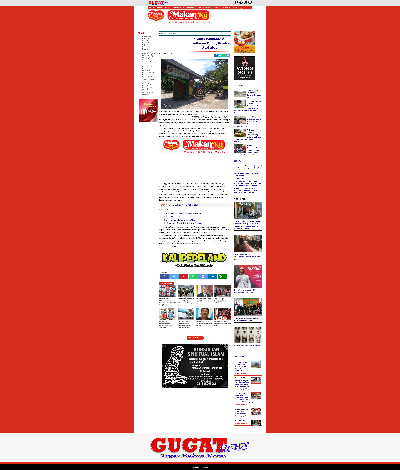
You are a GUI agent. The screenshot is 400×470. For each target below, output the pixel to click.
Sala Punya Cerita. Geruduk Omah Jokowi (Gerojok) (241, 411)
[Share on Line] (222, 276)
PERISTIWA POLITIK (204, 7)
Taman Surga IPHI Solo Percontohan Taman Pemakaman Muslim (247, 257)
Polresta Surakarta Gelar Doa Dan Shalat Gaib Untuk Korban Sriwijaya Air (186, 302)
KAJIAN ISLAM (179, 7)
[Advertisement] (200, 455)
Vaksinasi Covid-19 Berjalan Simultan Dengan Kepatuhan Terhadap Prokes (184, 325)
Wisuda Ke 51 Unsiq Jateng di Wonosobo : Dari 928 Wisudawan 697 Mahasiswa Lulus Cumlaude (247, 190)
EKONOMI (168, 7)
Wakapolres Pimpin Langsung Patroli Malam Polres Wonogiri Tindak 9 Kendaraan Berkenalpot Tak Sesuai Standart (149, 73)
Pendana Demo (239, 178)
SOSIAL (235, 7)
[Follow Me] (241, 3)
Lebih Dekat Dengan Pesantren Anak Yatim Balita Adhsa (246, 319)
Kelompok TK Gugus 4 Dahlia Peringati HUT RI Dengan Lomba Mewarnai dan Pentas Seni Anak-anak (247, 150)
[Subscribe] (250, 3)
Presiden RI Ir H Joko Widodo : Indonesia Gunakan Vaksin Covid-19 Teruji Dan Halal (167, 302)
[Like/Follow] (236, 3)
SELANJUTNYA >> (195, 338)
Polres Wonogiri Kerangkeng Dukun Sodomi (220, 301)
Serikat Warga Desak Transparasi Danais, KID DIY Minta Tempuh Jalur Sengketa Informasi (248, 121)
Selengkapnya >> (241, 373)
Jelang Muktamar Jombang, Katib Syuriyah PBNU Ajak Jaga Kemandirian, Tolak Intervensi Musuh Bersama (248, 183)
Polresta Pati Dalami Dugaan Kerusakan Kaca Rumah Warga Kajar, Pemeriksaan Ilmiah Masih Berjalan (149, 43)
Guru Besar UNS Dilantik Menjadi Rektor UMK (203, 300)
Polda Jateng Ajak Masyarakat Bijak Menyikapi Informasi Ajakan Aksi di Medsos (148, 58)
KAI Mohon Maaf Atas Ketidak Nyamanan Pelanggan (183, 223)
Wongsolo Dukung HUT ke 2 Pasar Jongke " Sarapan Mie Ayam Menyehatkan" (241, 366)
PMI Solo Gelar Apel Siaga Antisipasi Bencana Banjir (222, 323)
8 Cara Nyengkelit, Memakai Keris (247, 345)
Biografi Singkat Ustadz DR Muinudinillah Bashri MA (244, 291)
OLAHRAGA (226, 7)
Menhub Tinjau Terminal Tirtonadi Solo (184, 205)
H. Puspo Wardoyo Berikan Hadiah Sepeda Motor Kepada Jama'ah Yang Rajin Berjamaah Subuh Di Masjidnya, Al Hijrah (247, 225)
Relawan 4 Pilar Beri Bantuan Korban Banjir (179, 217)
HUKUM (159, 7)
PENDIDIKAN (190, 7)
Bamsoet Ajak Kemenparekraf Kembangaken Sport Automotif (166, 325)
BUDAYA (152, 7)
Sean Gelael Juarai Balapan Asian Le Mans (179, 220)
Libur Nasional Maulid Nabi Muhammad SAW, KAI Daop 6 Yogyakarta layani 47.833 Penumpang (248, 168)
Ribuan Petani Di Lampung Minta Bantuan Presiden (182, 214)
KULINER (216, 7)
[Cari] (241, 8)
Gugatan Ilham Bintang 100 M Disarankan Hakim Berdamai (204, 323)
